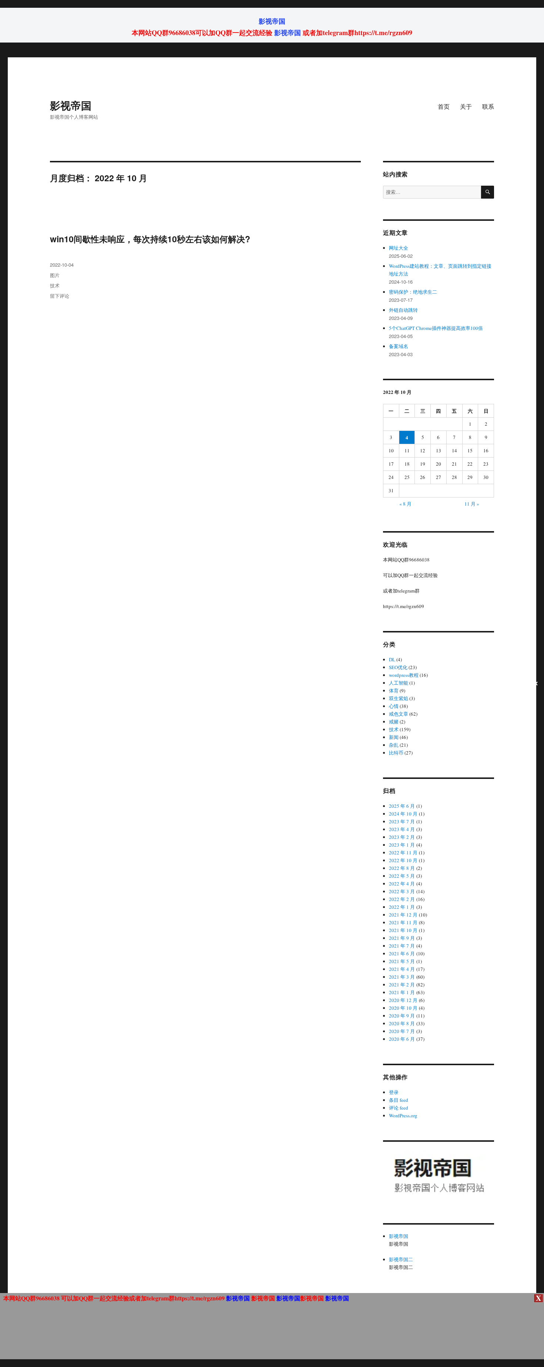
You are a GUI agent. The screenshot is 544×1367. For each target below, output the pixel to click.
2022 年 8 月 (402, 868)
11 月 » (471, 503)
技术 (55, 285)
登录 (394, 1092)
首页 (444, 106)
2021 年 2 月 (402, 984)
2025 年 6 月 (402, 806)
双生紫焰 (398, 698)
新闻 (394, 737)
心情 (394, 706)
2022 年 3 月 (402, 891)
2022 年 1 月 (402, 907)
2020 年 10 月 (403, 1008)
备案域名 (398, 346)
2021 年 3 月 (402, 976)
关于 (466, 106)
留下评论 (59, 295)
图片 (55, 275)
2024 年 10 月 (403, 813)
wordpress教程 (404, 675)
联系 (488, 106)
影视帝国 (272, 21)
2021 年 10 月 (403, 930)
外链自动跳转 (403, 310)
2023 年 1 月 (402, 844)
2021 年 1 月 (402, 992)
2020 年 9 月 (402, 1015)
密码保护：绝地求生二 (413, 291)
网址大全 (398, 247)
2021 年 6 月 (402, 953)
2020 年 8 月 (402, 1023)
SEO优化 (398, 667)
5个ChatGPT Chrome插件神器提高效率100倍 (436, 328)
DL (392, 659)
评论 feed (398, 1107)
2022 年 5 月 (402, 875)
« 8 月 (405, 503)
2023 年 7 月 (402, 821)
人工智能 (398, 682)
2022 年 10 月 (403, 860)
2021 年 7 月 (402, 945)
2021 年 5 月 (402, 961)
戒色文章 (398, 713)
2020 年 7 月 (402, 1031)
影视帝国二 (401, 1259)
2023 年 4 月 (402, 829)
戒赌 (394, 721)
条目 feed (398, 1100)
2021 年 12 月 (403, 914)
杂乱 (394, 745)
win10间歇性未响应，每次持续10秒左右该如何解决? (150, 239)
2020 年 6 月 (402, 1039)
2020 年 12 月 (403, 1000)
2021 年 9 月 (402, 938)
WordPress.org (403, 1115)
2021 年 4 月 (402, 969)
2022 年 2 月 (402, 899)
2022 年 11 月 (403, 852)
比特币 (396, 752)
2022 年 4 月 (402, 883)
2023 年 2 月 (402, 837)
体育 (394, 690)
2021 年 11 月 (403, 922)
